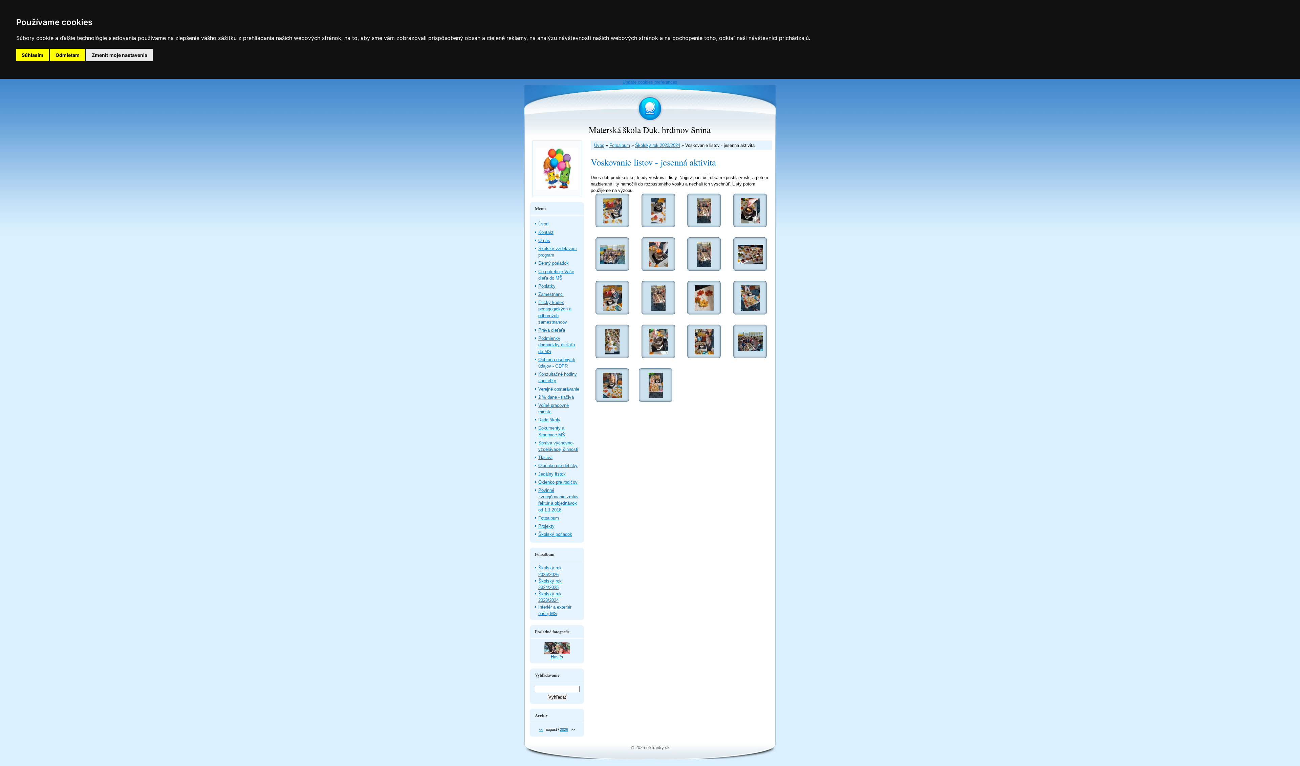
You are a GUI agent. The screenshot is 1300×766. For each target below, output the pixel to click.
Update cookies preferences (650, 82)
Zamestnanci (551, 294)
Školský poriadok (555, 534)
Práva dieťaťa (551, 330)
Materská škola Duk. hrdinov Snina (650, 129)
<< (541, 729)
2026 (564, 729)
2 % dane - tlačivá (556, 397)
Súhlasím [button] (32, 55)
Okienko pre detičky (558, 465)
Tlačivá (545, 457)
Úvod (599, 145)
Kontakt (546, 232)
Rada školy (549, 419)
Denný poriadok (553, 263)
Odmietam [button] (68, 55)
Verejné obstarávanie (558, 389)
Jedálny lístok (552, 474)
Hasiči (557, 656)
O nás (544, 240)
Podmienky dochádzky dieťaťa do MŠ (556, 345)
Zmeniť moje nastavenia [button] (119, 55)
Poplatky (547, 286)
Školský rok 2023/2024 (657, 145)
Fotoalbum (619, 145)
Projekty (546, 526)
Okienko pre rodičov (558, 482)
